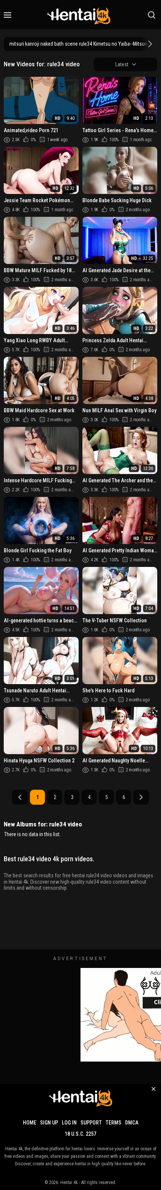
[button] (149, 44)
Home (29, 1123)
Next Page (141, 797)
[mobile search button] (151, 15)
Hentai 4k (69, 1182)
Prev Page (20, 797)
